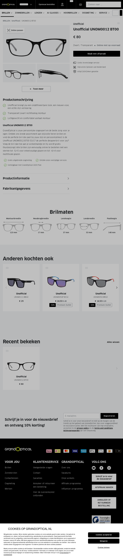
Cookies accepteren (104, 535)
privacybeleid (64, 552)
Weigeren (104, 541)
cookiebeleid (8, 555)
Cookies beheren (104, 547)
